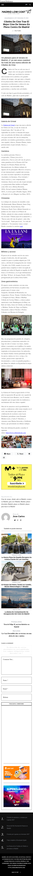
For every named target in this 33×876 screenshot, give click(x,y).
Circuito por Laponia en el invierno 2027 (18, 834)
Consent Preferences (6, 1)
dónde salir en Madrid (19, 499)
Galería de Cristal (9, 125)
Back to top (15, 872)
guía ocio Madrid (14, 501)
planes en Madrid (19, 504)
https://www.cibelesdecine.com (16, 433)
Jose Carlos (18, 31)
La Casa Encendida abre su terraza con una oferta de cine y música (17, 633)
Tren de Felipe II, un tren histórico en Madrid (16, 624)
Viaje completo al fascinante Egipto (16, 840)
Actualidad (7, 18)
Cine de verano (6, 499)
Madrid (23, 501)
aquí (21, 226)
